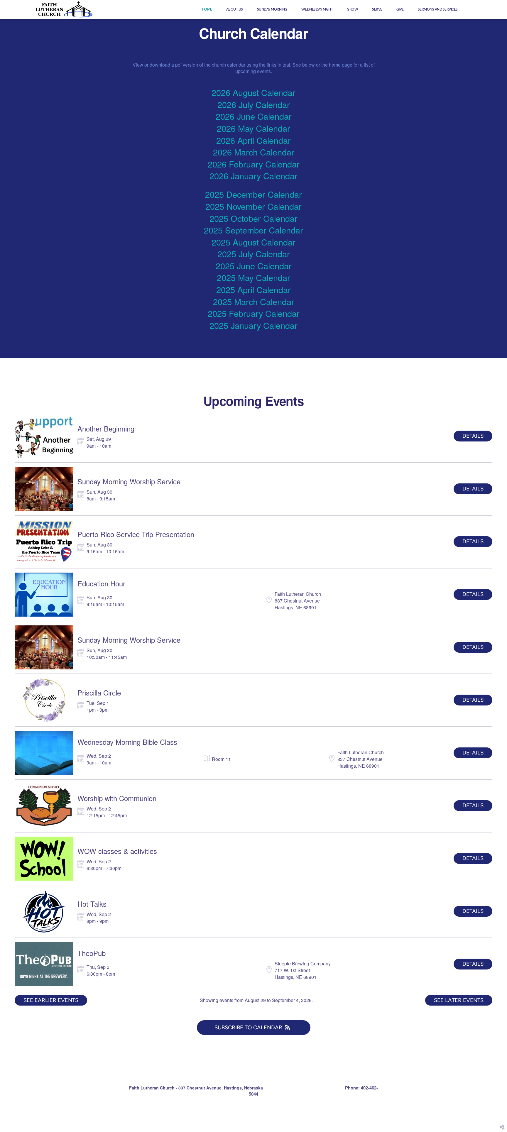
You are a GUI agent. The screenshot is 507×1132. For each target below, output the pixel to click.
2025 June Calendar (254, 266)
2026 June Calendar (254, 116)
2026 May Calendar (253, 128)
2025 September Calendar (253, 230)
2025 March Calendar (253, 301)
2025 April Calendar (253, 289)
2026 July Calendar (253, 104)
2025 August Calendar (253, 242)
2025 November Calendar (253, 206)
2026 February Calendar (254, 164)
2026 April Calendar (253, 140)
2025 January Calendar (253, 325)
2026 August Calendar (253, 92)
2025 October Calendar (253, 218)
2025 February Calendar (254, 313)
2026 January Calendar (253, 176)
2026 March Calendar (253, 152)
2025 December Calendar (253, 194)
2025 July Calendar (253, 254)
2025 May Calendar (253, 277)
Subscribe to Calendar (248, 1027)
